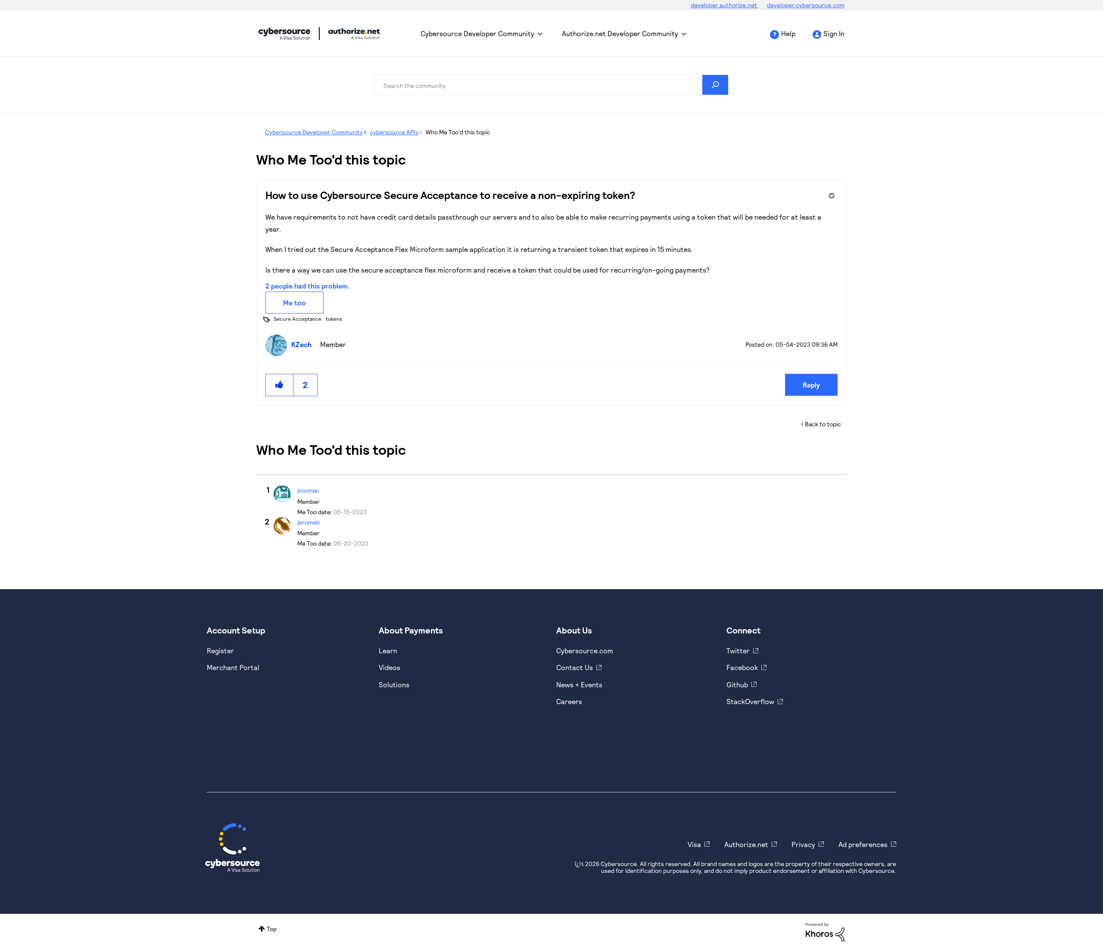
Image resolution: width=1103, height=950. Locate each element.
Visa (694, 844)
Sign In (833, 33)
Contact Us (574, 667)
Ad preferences (863, 844)
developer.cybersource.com (805, 5)
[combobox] (551, 85)
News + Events (579, 684)
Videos (389, 667)
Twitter (738, 650)
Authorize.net (746, 844)
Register (220, 650)
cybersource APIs (394, 132)
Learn (388, 650)
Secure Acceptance (297, 319)
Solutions (394, 684)
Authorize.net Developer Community (620, 33)
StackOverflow (750, 701)
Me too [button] (294, 302)
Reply (811, 385)
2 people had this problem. (307, 286)
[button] (279, 384)
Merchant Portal (233, 667)
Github (737, 684)
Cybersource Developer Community (284, 33)
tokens (334, 319)
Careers (569, 701)
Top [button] (272, 928)
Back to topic (823, 424)
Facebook (742, 667)
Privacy (803, 844)
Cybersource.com (584, 650)
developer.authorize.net (724, 5)
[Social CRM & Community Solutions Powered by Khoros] (825, 931)
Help (788, 33)
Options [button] (831, 195)
